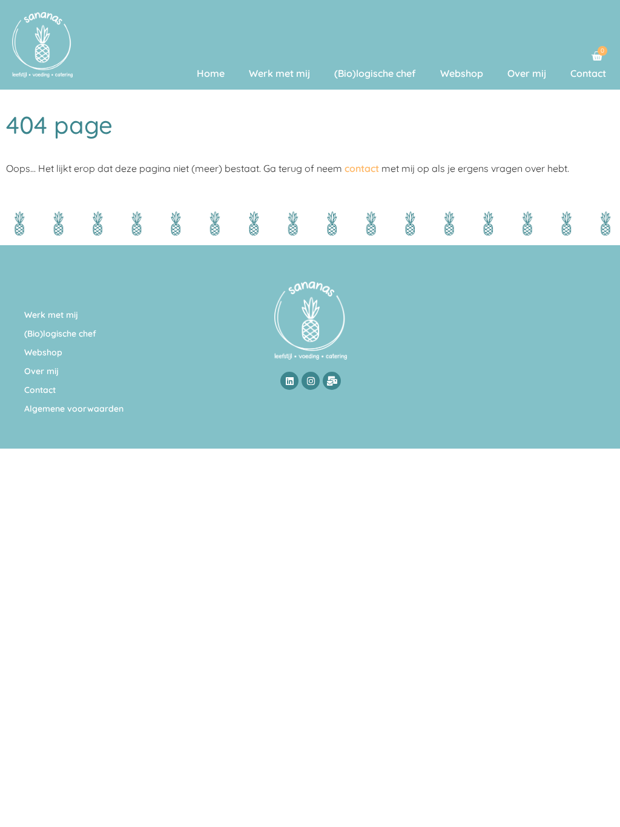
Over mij (526, 73)
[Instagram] (311, 381)
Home (211, 73)
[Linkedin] (289, 381)
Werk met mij (279, 73)
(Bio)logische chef (375, 73)
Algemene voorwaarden (74, 408)
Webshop (461, 73)
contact (362, 168)
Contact (588, 73)
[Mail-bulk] (332, 381)
